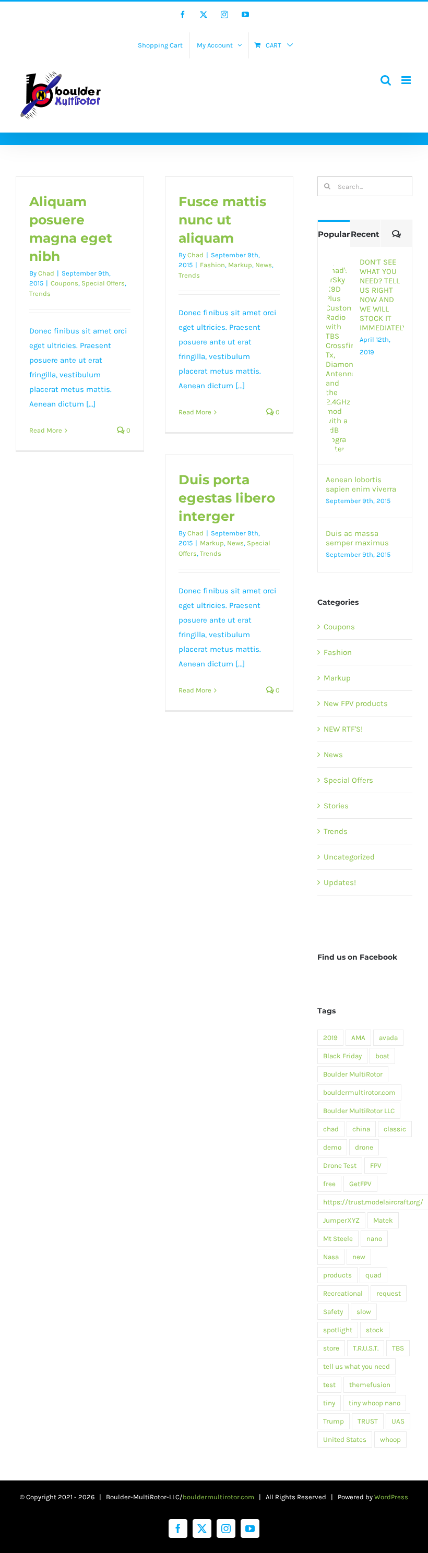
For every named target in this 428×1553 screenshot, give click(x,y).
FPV (376, 1165)
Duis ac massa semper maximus (357, 538)
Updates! (340, 882)
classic (395, 1129)
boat (382, 1056)
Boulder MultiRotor (353, 1074)
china (361, 1129)
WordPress (391, 1497)
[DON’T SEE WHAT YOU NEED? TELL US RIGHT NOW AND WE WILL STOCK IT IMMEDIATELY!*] (339, 264)
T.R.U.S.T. (365, 1348)
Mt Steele (338, 1239)
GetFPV (360, 1184)
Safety (333, 1312)
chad (331, 1129)
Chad (46, 273)
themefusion (369, 1385)
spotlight (337, 1330)
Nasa (331, 1257)
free (329, 1184)
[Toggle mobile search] (386, 80)
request (388, 1293)
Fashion (212, 265)
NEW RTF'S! (343, 729)
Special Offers (103, 283)
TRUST (368, 1421)
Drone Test (339, 1165)
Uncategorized (349, 857)
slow (363, 1312)
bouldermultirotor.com (359, 1092)
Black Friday (342, 1056)
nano (374, 1239)
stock (375, 1330)
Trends (40, 293)
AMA (358, 1038)
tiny (329, 1403)
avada (388, 1038)
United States (344, 1439)
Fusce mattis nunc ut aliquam (222, 220)
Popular (334, 234)
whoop (390, 1439)
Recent (365, 234)
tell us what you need (356, 1366)
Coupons (64, 283)
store (331, 1348)
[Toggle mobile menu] (406, 80)
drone (364, 1147)
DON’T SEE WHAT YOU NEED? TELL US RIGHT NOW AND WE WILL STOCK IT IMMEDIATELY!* (382, 294)
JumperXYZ (341, 1220)
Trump (333, 1421)
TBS (398, 1348)
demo (332, 1147)
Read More (45, 430)
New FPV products (356, 703)
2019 (330, 1038)
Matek (383, 1220)
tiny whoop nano (374, 1403)
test (329, 1385)
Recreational (343, 1293)
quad (373, 1275)
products (337, 1275)
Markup (240, 265)
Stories (336, 805)
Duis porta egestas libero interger (227, 498)
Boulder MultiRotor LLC (359, 1111)
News (263, 265)
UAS (398, 1421)
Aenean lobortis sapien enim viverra (361, 484)
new (358, 1257)
